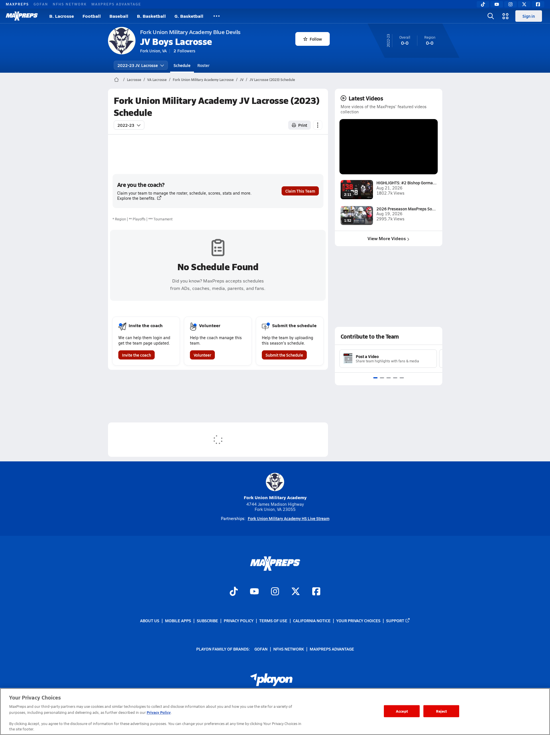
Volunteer (202, 355)
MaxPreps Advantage (116, 4)
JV (241, 79)
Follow (316, 39)
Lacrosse (134, 79)
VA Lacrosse (157, 79)
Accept (402, 711)
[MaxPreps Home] (22, 16)
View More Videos (387, 238)
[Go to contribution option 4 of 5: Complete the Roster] (395, 377)
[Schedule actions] (317, 125)
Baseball (118, 16)
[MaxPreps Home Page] (116, 79)
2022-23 (125, 125)
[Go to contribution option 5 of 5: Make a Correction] (402, 377)
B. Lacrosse (61, 16)
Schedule (182, 65)
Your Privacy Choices (358, 620)
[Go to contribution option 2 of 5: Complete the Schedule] (382, 377)
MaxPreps (17, 4)
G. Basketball (188, 16)
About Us (149, 620)
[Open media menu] (505, 16)
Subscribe (207, 620)
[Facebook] (538, 4)
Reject (441, 711)
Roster (203, 65)
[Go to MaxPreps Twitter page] (295, 592)
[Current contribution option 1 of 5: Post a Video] (375, 377)
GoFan (41, 4)
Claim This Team (300, 191)
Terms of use (273, 620)
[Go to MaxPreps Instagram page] (275, 592)
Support (395, 620)
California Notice (312, 620)
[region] (275, 711)
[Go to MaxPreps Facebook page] (316, 592)
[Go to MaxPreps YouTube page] (254, 592)
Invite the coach (136, 355)
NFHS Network (70, 4)
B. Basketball (151, 16)
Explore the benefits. (136, 198)
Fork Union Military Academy (275, 497)
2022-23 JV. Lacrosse (137, 65)
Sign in (528, 16)
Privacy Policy (239, 620)
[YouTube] (496, 4)
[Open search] (490, 16)
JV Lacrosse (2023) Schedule (272, 79)
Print (302, 125)
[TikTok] (483, 4)
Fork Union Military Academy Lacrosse (203, 79)
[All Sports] (216, 16)
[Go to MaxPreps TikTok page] (233, 592)
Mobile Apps (178, 620)
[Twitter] (524, 4)
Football (91, 16)
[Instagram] (510, 4)
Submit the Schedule (284, 355)
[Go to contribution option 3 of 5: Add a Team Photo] (388, 377)
